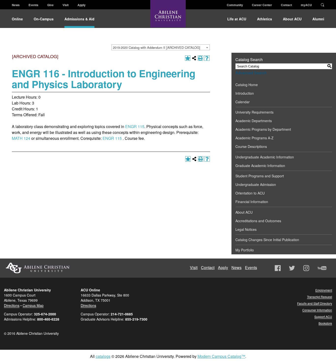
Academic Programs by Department (263, 129)
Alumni (318, 18)
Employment (323, 290)
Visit (65, 5)
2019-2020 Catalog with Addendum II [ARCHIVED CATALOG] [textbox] (156, 47)
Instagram (306, 268)
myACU (306, 5)
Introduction (244, 93)
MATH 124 (21, 138)
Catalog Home (246, 84)
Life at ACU (236, 18)
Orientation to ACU (250, 193)
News (16, 5)
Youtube (322, 268)
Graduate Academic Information (260, 165)
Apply (81, 5)
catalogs (103, 356)
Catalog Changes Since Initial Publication (267, 239)
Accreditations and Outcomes (258, 220)
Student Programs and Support (259, 175)
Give (50, 5)
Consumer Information (317, 310)
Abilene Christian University (37, 268)
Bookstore (325, 323)
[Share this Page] (194, 58)
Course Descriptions (251, 146)
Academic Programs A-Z (254, 137)
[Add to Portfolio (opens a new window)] (187, 58)
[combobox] (160, 47)
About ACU (292, 18)
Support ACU (323, 316)
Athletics (264, 18)
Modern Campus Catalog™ (221, 356)
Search (322, 4)
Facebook (278, 268)
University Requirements (254, 112)
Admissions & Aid (79, 18)
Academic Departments (253, 120)
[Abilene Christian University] (168, 17)
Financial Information (251, 201)
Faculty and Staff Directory (314, 303)
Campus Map (33, 305)
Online (17, 18)
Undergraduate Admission (255, 184)
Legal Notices (246, 229)
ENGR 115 (134, 126)
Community (235, 5)
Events (33, 5)
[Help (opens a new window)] (207, 58)
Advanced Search (251, 73)
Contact (286, 5)
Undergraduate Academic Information (264, 157)
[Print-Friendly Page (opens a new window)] (200, 58)
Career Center (262, 5)
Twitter (292, 268)
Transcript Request (319, 297)
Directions (11, 305)
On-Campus (44, 18)
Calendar (242, 101)
